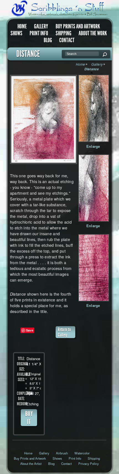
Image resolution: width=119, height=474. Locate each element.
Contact (66, 40)
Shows (16, 33)
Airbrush (62, 453)
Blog (48, 40)
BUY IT (29, 418)
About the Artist (31, 463)
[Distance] (42, 119)
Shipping (63, 33)
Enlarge (93, 146)
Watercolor (82, 453)
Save (29, 330)
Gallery (41, 26)
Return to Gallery (64, 332)
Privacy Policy (88, 463)
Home (22, 26)
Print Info (39, 33)
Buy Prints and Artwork (78, 26)
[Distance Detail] (93, 108)
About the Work (93, 33)
